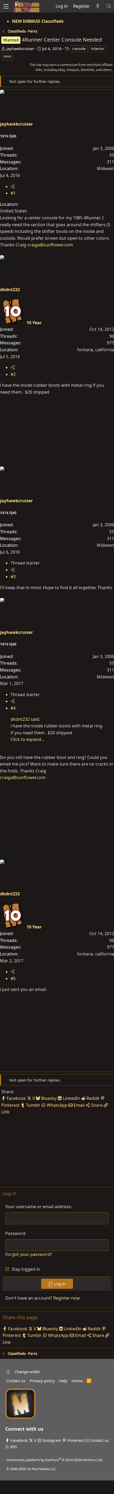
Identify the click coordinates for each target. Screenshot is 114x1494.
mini (7, 56)
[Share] (13, 186)
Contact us (15, 1380)
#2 (13, 374)
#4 (13, 708)
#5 (13, 978)
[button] (8, 1371)
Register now (66, 1298)
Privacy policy (42, 1380)
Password (15, 1233)
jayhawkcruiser (20, 48)
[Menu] (6, 6)
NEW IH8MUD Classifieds (38, 21)
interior (97, 48)
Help (63, 1380)
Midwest (105, 168)
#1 (13, 193)
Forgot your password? (28, 1254)
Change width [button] (27, 1371)
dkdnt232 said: (25, 719)
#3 (13, 577)
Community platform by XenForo (54, 1459)
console (79, 48)
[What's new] (98, 6)
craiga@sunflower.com (50, 245)
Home (77, 1380)
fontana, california (95, 350)
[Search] (108, 6)
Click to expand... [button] (27, 739)
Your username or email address (38, 1207)
